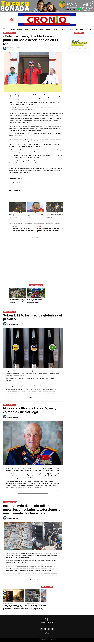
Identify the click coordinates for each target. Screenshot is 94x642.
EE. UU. (20, 223)
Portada (13, 29)
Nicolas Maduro (28, 223)
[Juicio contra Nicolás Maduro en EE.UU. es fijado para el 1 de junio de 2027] (35, 207)
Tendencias (70, 29)
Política (26, 29)
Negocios (42, 29)
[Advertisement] (36, 260)
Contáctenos (47, 633)
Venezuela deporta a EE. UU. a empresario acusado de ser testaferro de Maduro (54, 214)
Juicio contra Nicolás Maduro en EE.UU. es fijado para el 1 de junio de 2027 (35, 214)
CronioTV (63, 29)
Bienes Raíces (49, 29)
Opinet (76, 29)
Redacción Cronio (13, 49)
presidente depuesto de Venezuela (43, 223)
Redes (81, 29)
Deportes (56, 29)
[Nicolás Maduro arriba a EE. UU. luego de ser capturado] (17, 207)
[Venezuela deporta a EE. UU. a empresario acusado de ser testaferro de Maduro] (54, 207)
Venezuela (57, 223)
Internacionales (34, 29)
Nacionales (19, 29)
